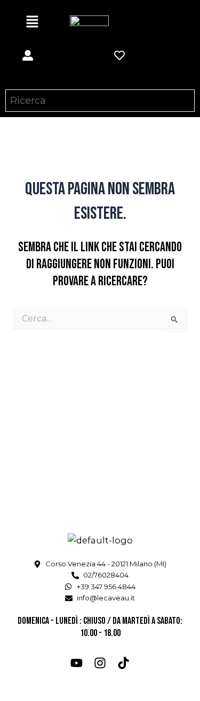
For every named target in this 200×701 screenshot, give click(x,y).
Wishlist (132, 71)
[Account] (27, 55)
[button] (32, 22)
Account (40, 71)
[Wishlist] (119, 55)
